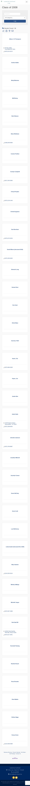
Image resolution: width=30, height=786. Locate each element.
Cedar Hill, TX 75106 (15, 770)
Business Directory (8, 752)
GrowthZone (13, 782)
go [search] (15, 21)
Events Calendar (16, 752)
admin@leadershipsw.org (15, 774)
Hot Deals (23, 752)
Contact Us (18, 753)
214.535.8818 (15, 772)
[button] (3, 28)
